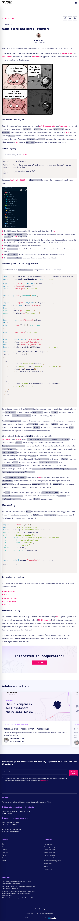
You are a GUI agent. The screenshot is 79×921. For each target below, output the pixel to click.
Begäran (18, 439)
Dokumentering (9, 591)
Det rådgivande (48, 844)
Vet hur (4, 855)
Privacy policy (30, 913)
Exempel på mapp (10, 598)
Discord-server (9, 605)
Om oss (4, 847)
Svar (17, 142)
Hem (3, 844)
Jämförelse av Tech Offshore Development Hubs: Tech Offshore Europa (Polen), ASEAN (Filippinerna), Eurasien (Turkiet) (18, 893)
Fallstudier (5, 852)
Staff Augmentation (49, 855)
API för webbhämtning (47, 126)
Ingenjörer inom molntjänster (52, 861)
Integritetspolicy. (44, 780)
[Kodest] (7, 3)
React (16, 236)
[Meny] (75, 3)
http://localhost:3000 (17, 180)
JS (17, 53)
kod (54, 231)
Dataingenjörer (48, 863)
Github (6, 595)
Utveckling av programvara (52, 847)
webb (58, 617)
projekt (24, 155)
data (68, 132)
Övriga (46, 866)
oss (39, 477)
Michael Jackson (68, 53)
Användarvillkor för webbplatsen (45, 913)
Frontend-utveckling (49, 852)
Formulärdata (6, 439)
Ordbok (4, 861)
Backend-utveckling (49, 849)
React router (36, 57)
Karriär (4, 858)
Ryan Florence (7, 57)
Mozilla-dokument (44, 620)
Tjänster (4, 849)
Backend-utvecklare (49, 858)
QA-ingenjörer (48, 869)
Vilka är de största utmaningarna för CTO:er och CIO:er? (18, 898)
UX (41, 627)
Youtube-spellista (10, 601)
